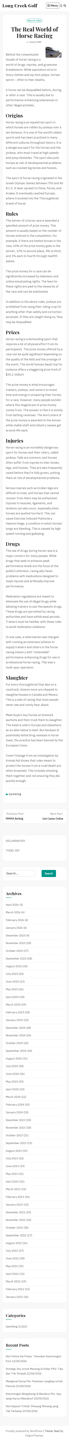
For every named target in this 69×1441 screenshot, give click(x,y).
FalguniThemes (34, 1435)
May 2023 (12, 1174)
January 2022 (14, 1297)
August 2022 (14, 1243)
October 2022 (14, 1227)
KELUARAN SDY (15, 841)
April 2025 (12, 997)
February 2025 (15, 1012)
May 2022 (12, 1266)
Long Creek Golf (19, 5)
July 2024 (12, 1066)
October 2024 (14, 1043)
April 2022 (12, 1274)
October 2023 (14, 1135)
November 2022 (16, 1220)
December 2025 (15, 935)
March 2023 (13, 1189)
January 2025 (14, 1020)
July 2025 (12, 974)
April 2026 (12, 905)
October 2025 (14, 951)
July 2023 (12, 1158)
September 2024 (16, 1051)
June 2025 (12, 981)
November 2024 (16, 1035)
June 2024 (12, 1074)
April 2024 (12, 1089)
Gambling (15, 794)
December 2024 (15, 1028)
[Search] (65, 6)
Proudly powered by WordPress (24, 1431)
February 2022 (15, 1289)
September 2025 (16, 958)
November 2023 (16, 1127)
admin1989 (35, 42)
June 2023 (12, 1166)
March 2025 (13, 1004)
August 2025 (14, 966)
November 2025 (16, 943)
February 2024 (15, 1104)
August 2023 (14, 1151)
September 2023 (16, 1143)
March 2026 (13, 912)
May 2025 (12, 989)
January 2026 (14, 928)
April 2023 (12, 1181)
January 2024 (14, 1112)
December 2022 (15, 1212)
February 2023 (15, 1197)
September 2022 (16, 1235)
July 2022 (12, 1250)
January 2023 (14, 1204)
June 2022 (12, 1258)
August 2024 (14, 1058)
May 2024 (12, 1081)
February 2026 (15, 920)
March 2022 (13, 1281)
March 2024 (13, 1097)
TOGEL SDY (13, 850)
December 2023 (15, 1120)
